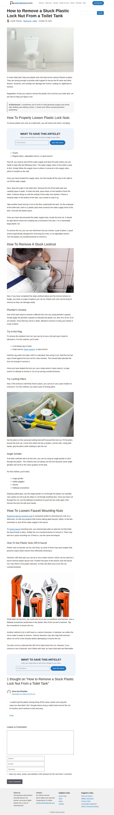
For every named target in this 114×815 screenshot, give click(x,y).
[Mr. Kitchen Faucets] (21, 3)
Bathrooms (48, 3)
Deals (84, 3)
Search (100, 13)
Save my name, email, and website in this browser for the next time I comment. (40, 774)
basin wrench (29, 349)
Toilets (34, 21)
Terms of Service (86, 796)
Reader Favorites (64, 3)
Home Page (63, 796)
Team (60, 798)
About (61, 801)
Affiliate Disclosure (87, 798)
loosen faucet (14, 529)
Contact (61, 804)
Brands (73, 3)
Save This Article (57, 142)
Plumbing (78, 3)
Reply (12, 715)
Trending (55, 3)
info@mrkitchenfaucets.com (45, 803)
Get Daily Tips (98, 3)
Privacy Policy (86, 801)
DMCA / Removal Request (90, 806)
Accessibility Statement (89, 804)
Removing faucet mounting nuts (19, 516)
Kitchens (41, 3)
